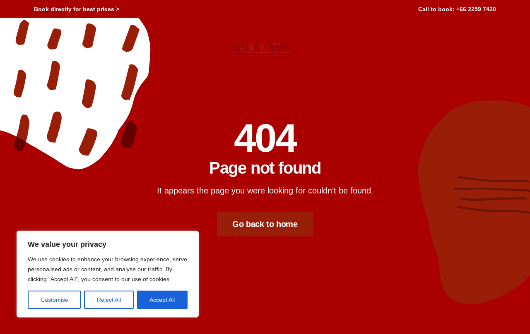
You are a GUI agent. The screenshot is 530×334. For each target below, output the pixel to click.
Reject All (109, 299)
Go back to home (264, 224)
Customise (54, 299)
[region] (108, 274)
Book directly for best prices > (76, 9)
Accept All (162, 299)
